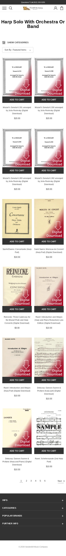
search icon (10, 8)
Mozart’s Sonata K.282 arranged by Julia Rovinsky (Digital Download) (49, 181)
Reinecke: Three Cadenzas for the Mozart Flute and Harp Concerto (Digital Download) (17, 320)
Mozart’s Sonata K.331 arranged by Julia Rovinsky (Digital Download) (17, 110)
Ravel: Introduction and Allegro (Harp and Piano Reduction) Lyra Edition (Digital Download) (49, 320)
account (55, 8)
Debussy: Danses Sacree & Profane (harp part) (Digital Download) (49, 391)
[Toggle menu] (4, 8)
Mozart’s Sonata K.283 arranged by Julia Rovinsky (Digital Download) (17, 181)
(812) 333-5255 (39, 2)
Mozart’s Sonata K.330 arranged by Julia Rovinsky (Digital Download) (49, 110)
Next (60, 481)
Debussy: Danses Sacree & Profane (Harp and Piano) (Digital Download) (17, 462)
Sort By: (8, 50)
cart (62, 8)
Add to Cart (17, 100)
